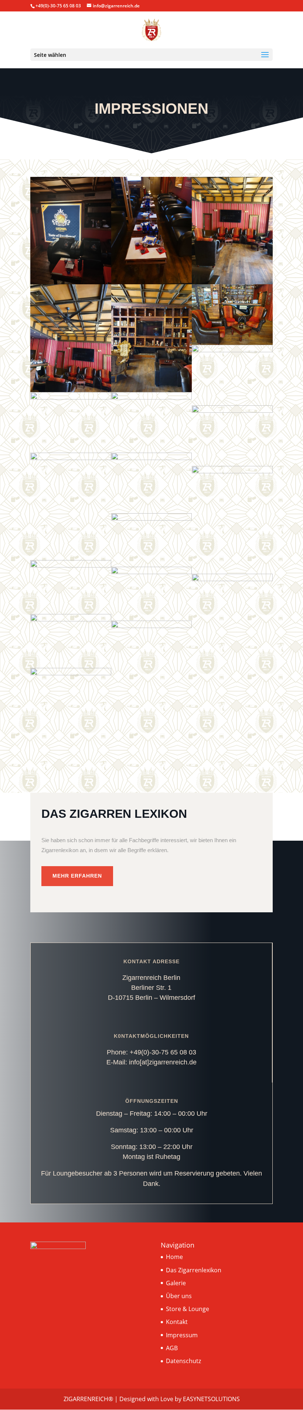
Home (174, 1257)
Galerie (176, 1283)
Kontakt (177, 1322)
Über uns (179, 1296)
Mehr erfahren (77, 876)
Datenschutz (183, 1361)
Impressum (182, 1335)
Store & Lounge (187, 1309)
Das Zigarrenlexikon (193, 1270)
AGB (172, 1348)
